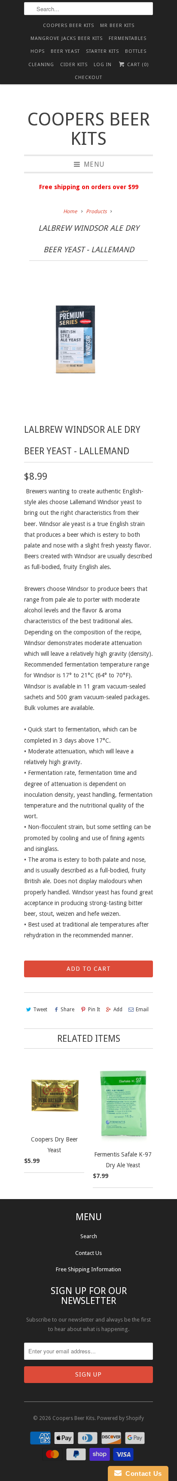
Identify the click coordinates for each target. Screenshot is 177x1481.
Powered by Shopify (120, 1418)
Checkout (88, 77)
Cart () (137, 64)
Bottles (135, 51)
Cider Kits (74, 64)
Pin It (94, 1010)
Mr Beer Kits (117, 25)
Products (96, 211)
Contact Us (88, 1253)
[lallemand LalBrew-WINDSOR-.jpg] (75, 342)
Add (117, 1010)
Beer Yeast (65, 51)
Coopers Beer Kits (68, 25)
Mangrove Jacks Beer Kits (67, 38)
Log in (103, 64)
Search (88, 1236)
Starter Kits (102, 51)
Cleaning (41, 64)
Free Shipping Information (88, 1269)
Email (142, 1010)
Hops (38, 51)
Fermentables (127, 38)
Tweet (40, 1010)
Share (67, 1010)
